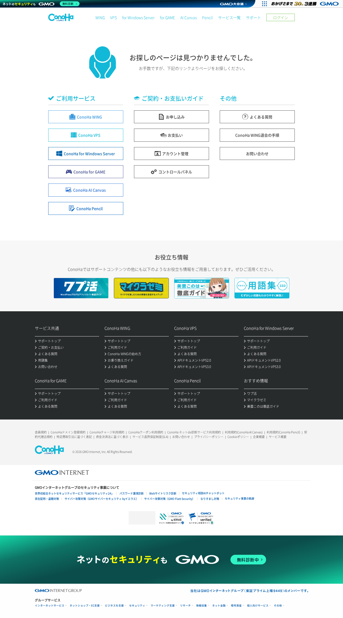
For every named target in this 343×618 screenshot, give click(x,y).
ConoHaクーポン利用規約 (145, 432)
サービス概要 (277, 437)
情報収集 (201, 605)
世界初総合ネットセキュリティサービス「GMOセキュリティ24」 (74, 493)
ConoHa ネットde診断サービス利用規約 (194, 432)
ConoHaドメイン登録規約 (68, 432)
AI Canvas (188, 17)
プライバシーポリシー (208, 437)
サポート (253, 17)
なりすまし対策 (209, 499)
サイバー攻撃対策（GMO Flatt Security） (169, 499)
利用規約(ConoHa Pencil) (283, 432)
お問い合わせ (181, 437)
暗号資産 (236, 605)
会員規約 (41, 432)
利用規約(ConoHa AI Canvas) (244, 432)
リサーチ (185, 605)
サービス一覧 (229, 17)
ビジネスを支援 (114, 605)
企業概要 (259, 437)
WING (100, 17)
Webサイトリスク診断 (162, 493)
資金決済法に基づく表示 (112, 437)
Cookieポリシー (238, 437)
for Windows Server (138, 17)
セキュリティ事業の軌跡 (239, 498)
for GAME (167, 17)
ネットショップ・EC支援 (85, 605)
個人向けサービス (258, 605)
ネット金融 (219, 605)
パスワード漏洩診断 (132, 493)
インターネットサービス (49, 605)
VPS (113, 17)
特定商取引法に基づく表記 (74, 437)
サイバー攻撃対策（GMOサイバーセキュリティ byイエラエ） (102, 499)
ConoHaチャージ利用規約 (107, 432)
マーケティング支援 (163, 605)
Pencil (207, 17)
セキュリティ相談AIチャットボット (203, 493)
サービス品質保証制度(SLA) (150, 437)
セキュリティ (137, 605)
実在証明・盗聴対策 (47, 499)
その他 (278, 605)
